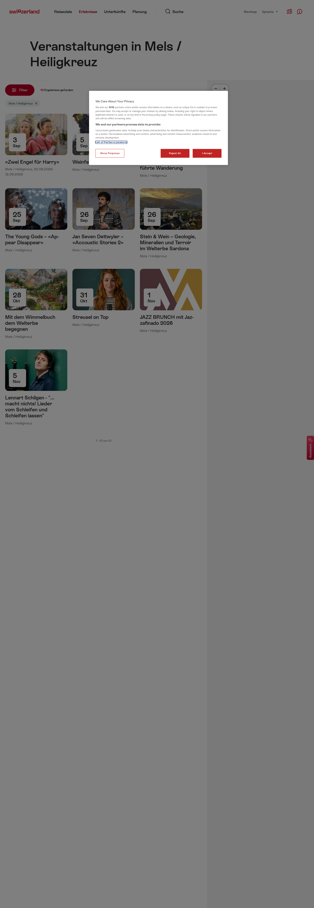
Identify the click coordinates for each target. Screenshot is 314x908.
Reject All (175, 153)
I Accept (207, 153)
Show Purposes (110, 153)
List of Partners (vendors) (111, 142)
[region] (158, 128)
